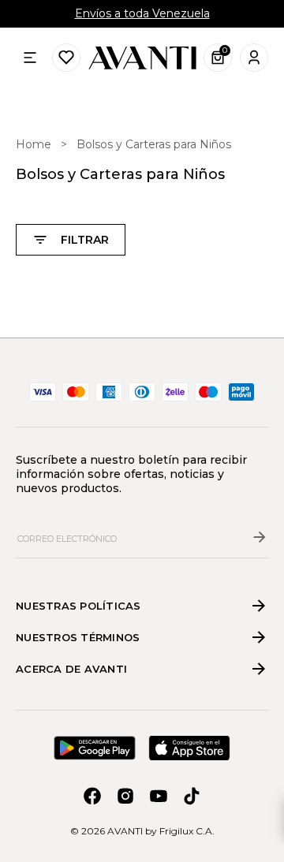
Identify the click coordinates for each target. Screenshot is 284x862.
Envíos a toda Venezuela (142, 13)
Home (33, 144)
